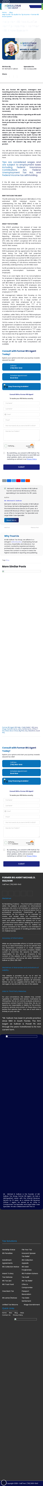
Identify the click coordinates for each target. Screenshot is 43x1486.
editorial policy (16, 542)
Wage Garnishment (32, 1304)
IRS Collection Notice (10, 1267)
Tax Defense (7, 1277)
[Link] (13, 6)
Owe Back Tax (8, 1291)
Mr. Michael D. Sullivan (13, 501)
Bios (10, 1313)
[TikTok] (29, 893)
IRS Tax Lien (6, 1281)
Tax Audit (25, 1277)
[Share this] (8, 76)
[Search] (37, 6)
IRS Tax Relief (27, 1281)
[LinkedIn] (4, 893)
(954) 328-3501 (15, 960)
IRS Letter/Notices (9, 1298)
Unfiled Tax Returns (10, 1304)
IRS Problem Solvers (30, 1273)
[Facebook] (23, 893)
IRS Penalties (7, 1253)
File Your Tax (27, 1249)
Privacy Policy (18, 1315)
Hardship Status (8, 1249)
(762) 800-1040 (15, 884)
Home (4, 1313)
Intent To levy (7, 1273)
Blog (7, 560)
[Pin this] (18, 480)
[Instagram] (17, 893)
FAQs (22, 1313)
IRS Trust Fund (8, 1284)
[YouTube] (11, 893)
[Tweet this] (11, 76)
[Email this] (4, 76)
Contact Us (6, 1315)
